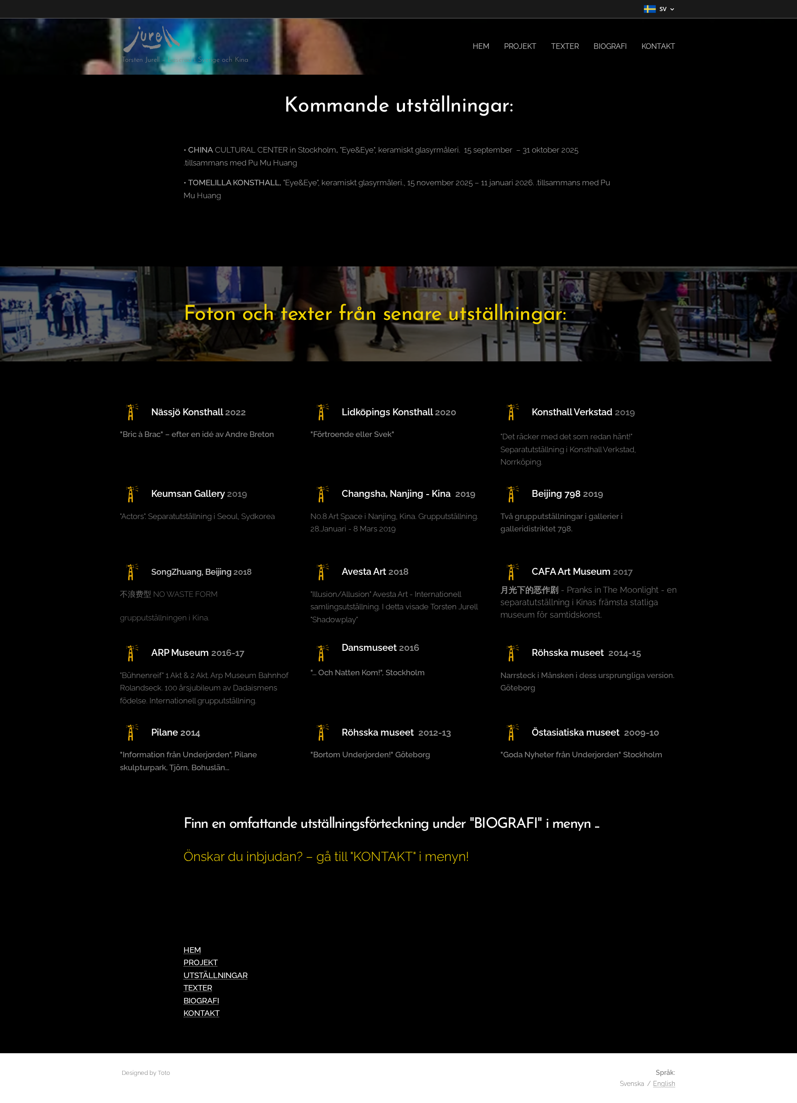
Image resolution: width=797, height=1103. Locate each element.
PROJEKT (201, 962)
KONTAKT (202, 1013)
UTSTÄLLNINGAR (216, 975)
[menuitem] (483, 46)
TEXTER (198, 987)
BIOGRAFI (201, 1000)
